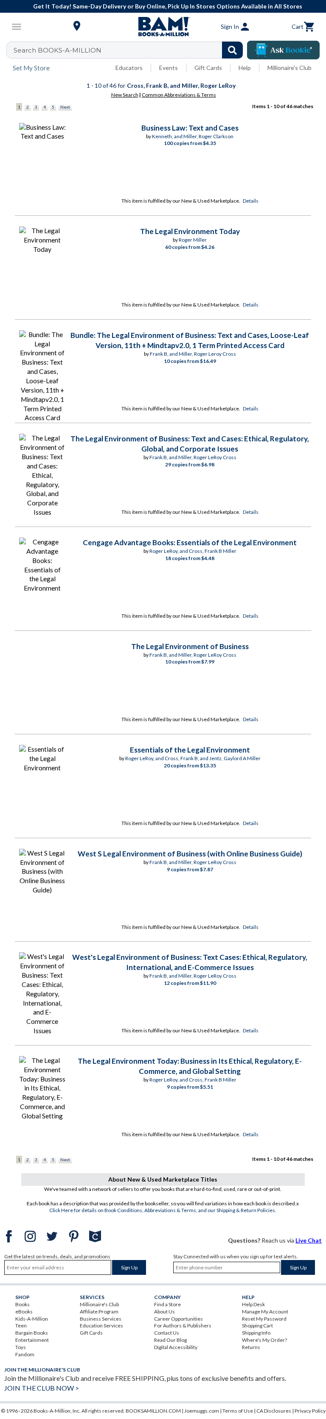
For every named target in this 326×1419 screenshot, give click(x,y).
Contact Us (166, 1333)
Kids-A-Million (31, 1319)
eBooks (24, 1311)
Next (65, 106)
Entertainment (32, 1340)
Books (22, 1304)
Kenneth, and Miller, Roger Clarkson (192, 136)
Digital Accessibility (175, 1347)
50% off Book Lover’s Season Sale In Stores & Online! (174, 6)
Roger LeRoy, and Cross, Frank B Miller (192, 551)
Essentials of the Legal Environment (190, 749)
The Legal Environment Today (190, 231)
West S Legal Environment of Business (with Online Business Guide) (190, 853)
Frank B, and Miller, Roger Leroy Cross (193, 354)
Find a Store (167, 1304)
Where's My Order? (264, 1340)
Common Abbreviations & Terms (179, 95)
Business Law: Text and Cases (190, 127)
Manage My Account (265, 1311)
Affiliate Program (99, 1311)
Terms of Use (237, 1411)
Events (168, 67)
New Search (124, 95)
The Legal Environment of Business (190, 646)
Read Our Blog (170, 1340)
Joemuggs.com (201, 1411)
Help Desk (253, 1304)
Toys (20, 1347)
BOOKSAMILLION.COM (153, 1411)
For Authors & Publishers (182, 1325)
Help (245, 67)
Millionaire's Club (289, 67)
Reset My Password (264, 1319)
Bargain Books (31, 1333)
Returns (251, 1347)
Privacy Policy (310, 1411)
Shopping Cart (257, 1325)
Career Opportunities (178, 1319)
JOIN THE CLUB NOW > (41, 1388)
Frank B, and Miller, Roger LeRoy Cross (192, 457)
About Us (164, 1311)
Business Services (100, 1319)
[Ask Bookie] (283, 50)
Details (251, 201)
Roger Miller (193, 240)
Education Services (101, 1325)
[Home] (163, 26)
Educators (129, 67)
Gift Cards (208, 67)
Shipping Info (256, 1333)
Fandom (24, 1354)
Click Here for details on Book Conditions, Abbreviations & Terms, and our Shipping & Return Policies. (162, 1210)
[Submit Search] (232, 50)
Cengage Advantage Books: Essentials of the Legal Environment (190, 542)
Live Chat (308, 1240)
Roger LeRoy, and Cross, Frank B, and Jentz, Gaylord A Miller (193, 758)
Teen (21, 1325)
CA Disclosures (273, 1411)
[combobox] (130, 50)
